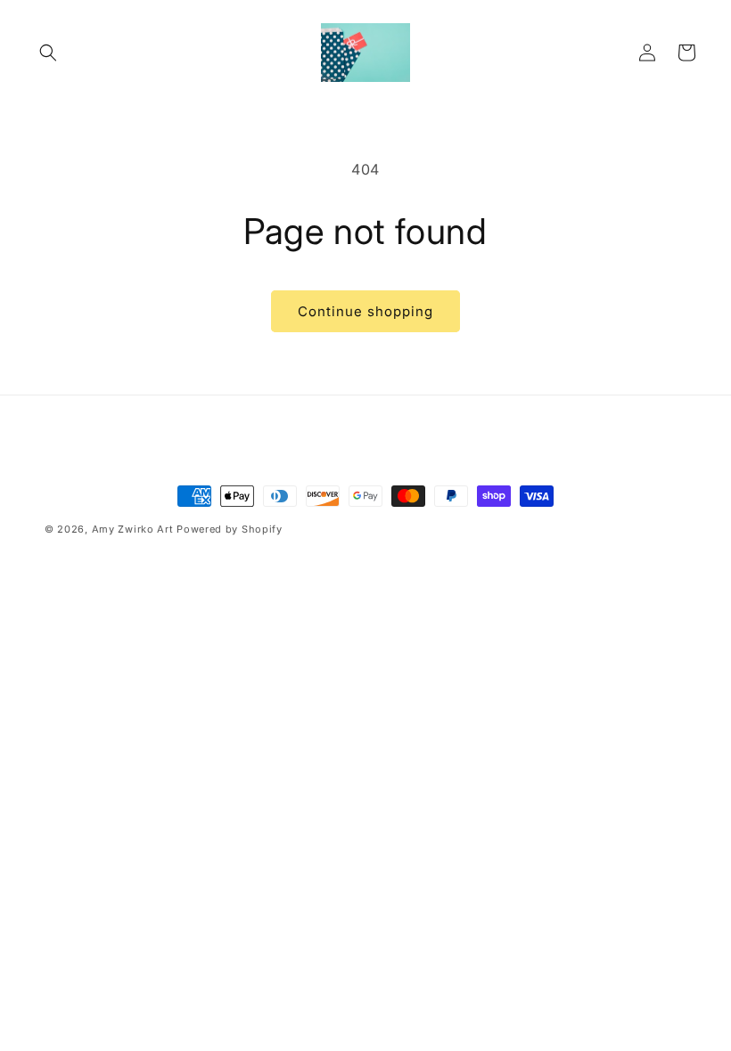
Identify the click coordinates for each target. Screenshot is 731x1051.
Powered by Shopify (230, 529)
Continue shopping (365, 311)
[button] (48, 52)
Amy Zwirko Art (133, 529)
